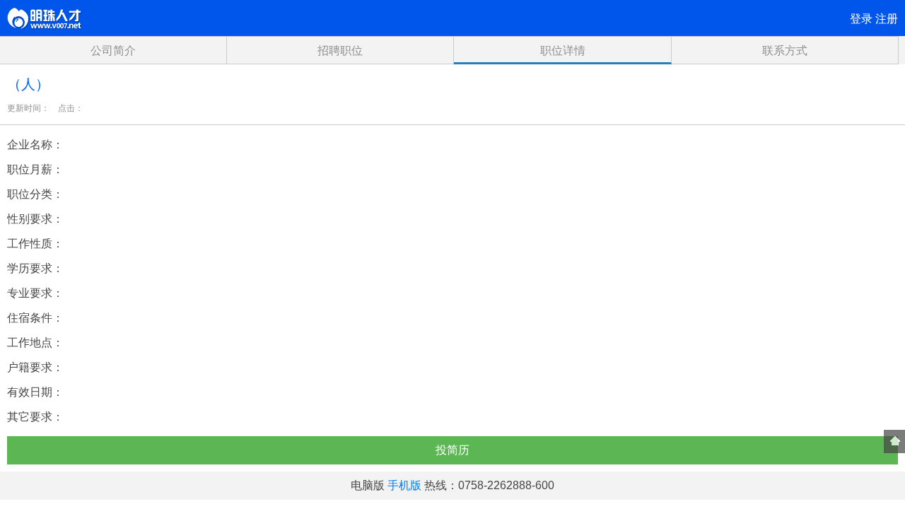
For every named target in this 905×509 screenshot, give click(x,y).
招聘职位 (340, 51)
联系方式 (784, 51)
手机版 (404, 485)
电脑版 (368, 485)
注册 (886, 19)
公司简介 (113, 51)
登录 (861, 19)
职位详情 (562, 51)
